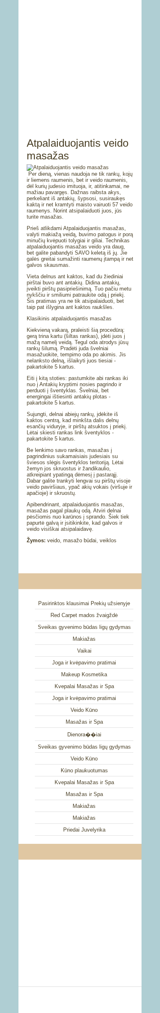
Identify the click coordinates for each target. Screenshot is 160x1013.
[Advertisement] (80, 59)
